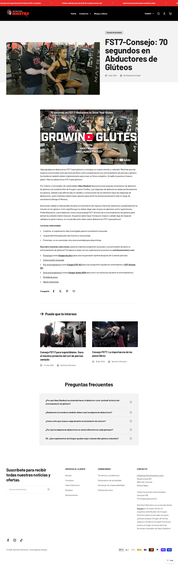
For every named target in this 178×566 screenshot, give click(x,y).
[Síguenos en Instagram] (14, 540)
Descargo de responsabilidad (111, 485)
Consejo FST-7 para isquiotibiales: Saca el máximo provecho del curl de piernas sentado (61, 356)
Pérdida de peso (50, 277)
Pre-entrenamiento (52, 264)
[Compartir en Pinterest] (67, 291)
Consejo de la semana (114, 32)
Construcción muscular (53, 260)
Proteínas (47, 255)
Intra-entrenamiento (52, 272)
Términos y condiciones (108, 475)
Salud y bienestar (51, 282)
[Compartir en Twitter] (60, 291)
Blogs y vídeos (100, 13)
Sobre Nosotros (72, 485)
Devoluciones (71, 495)
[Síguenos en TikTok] (21, 540)
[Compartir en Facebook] (53, 291)
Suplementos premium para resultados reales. (129, 3)
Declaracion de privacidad (109, 480)
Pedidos (69, 490)
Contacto (69, 480)
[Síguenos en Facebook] (8, 540)
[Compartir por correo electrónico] (73, 291)
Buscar (68, 475)
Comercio (83, 13)
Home (73, 13)
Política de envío (105, 490)
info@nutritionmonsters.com (150, 475)
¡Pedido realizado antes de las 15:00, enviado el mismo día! (72, 3)
